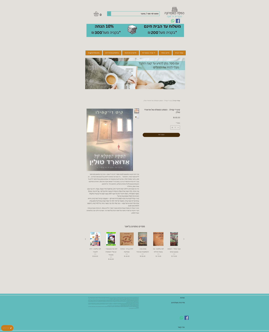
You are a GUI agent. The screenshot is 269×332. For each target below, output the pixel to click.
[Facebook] (178, 21)
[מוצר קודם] (184, 239)
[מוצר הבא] (85, 239)
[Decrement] (178, 127)
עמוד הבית (176, 101)
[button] (99, 13)
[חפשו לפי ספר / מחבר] (109, 13)
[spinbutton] (175, 127)
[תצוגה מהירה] (174, 239)
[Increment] (172, 127)
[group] (134, 247)
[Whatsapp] (173, 21)
